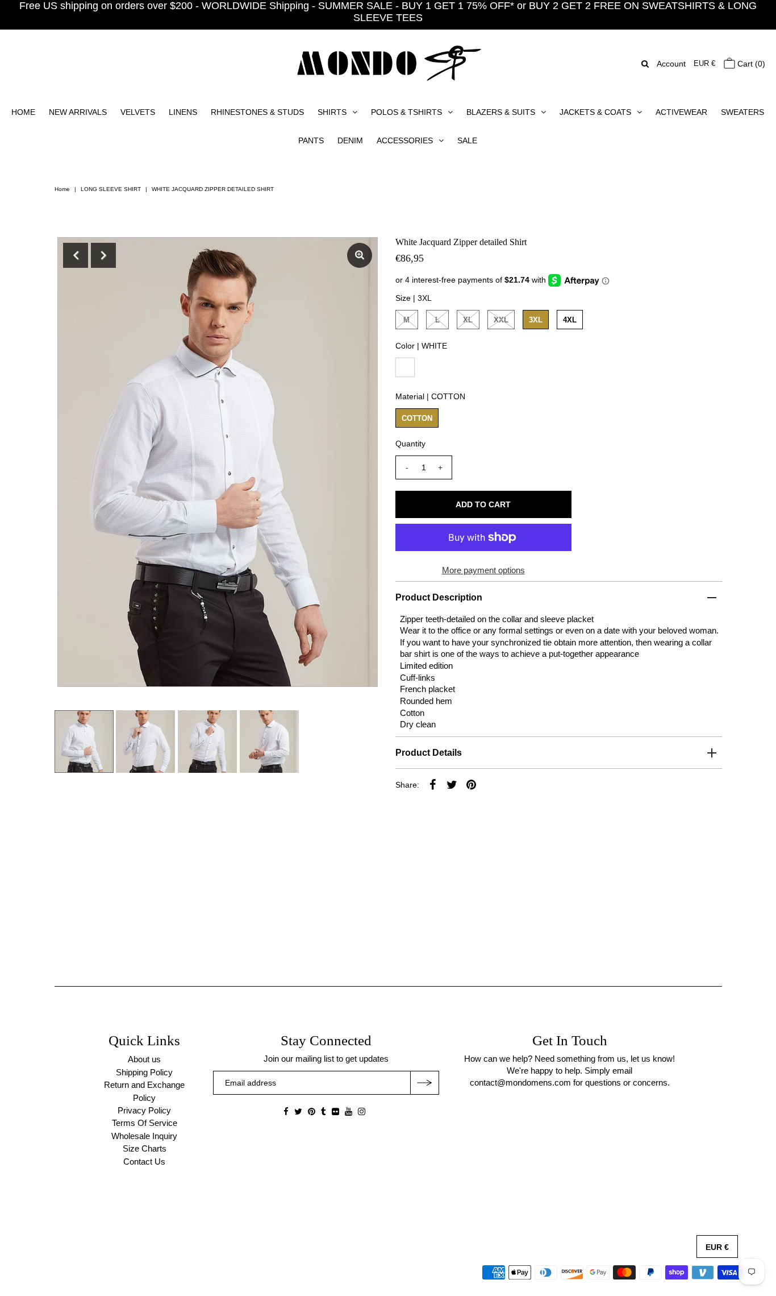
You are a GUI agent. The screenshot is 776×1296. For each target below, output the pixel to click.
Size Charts (144, 1148)
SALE (467, 140)
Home (62, 189)
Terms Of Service (144, 1123)
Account (671, 63)
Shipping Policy (144, 1072)
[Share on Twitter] (452, 784)
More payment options (483, 570)
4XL (570, 320)
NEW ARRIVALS (78, 112)
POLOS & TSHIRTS (406, 112)
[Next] (103, 255)
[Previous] (75, 255)
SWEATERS (742, 112)
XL (468, 320)
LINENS (183, 112)
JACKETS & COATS (595, 112)
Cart (750, 63)
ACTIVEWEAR (681, 112)
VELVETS (137, 112)
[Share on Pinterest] (471, 784)
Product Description (438, 597)
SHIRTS (332, 112)
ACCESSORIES (405, 140)
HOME (23, 112)
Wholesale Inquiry (144, 1136)
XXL (501, 320)
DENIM (350, 140)
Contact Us (144, 1161)
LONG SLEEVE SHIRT (111, 189)
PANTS (311, 140)
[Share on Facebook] (432, 784)
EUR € (704, 63)
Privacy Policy (144, 1110)
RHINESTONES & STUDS (257, 112)
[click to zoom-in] (359, 255)
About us (144, 1059)
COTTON (417, 418)
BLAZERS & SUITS (500, 112)
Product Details (428, 752)
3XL (536, 320)
